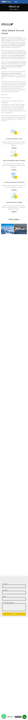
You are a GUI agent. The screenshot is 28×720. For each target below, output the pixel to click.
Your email (4, 590)
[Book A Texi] (24, 717)
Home (11, 9)
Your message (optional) (8, 602)
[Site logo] (6, 1)
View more (14, 148)
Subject (4, 596)
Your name (4, 583)
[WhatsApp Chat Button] (3, 716)
